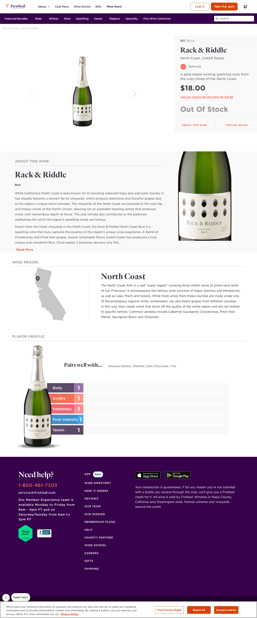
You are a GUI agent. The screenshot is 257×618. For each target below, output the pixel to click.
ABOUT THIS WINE (194, 125)
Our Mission (94, 514)
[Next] (134, 94)
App (92, 474)
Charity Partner (98, 537)
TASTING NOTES (237, 125)
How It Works (96, 490)
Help (88, 529)
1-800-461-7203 (37, 485)
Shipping (91, 568)
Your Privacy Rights (169, 609)
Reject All (199, 609)
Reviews (91, 498)
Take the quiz (224, 6)
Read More (24, 249)
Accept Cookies (226, 609)
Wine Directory (97, 482)
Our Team (92, 506)
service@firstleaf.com (37, 492)
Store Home (10, 28)
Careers (91, 553)
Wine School (95, 545)
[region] (128, 609)
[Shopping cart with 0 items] (245, 6)
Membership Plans (99, 521)
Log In (200, 6)
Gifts (88, 560)
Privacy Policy (69, 614)
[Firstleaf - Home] (16, 6)
